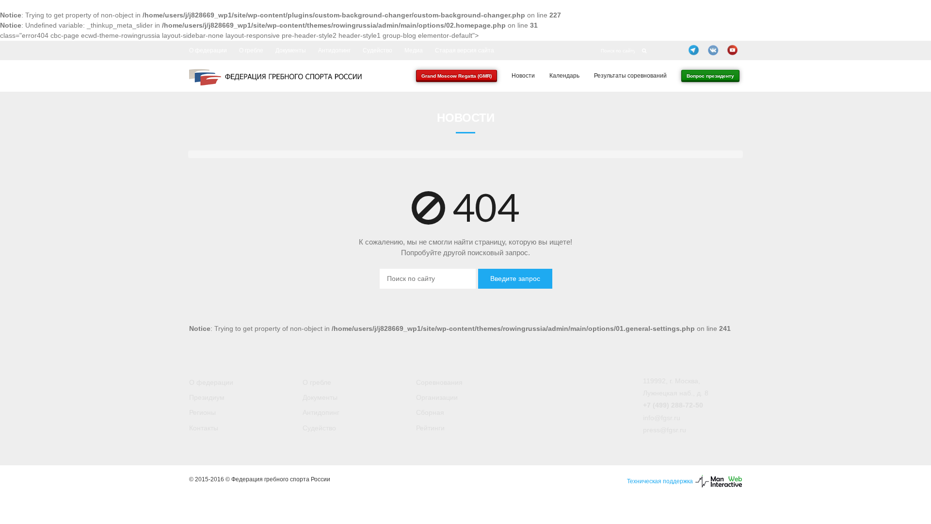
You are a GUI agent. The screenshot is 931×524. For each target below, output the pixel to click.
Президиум (207, 397)
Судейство (377, 50)
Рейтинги (430, 428)
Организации (437, 397)
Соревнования (439, 382)
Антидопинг (334, 50)
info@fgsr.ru (661, 418)
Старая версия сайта (464, 50)
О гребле (251, 50)
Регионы (202, 412)
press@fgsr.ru (664, 430)
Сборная (430, 412)
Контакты (203, 428)
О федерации (208, 50)
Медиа (413, 50)
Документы (290, 50)
